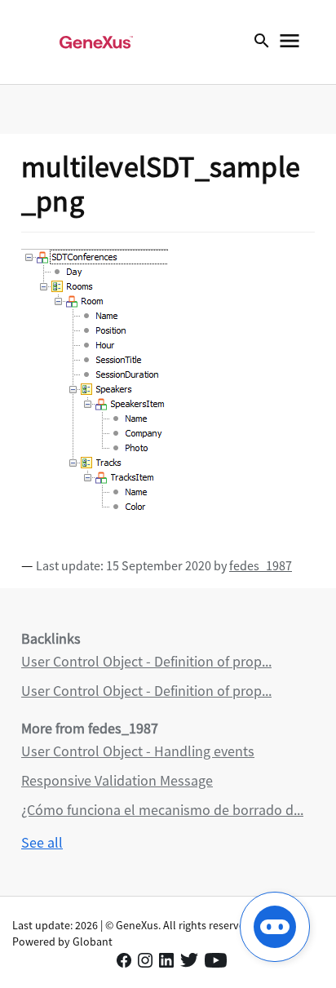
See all (42, 842)
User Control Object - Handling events (137, 751)
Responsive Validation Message (117, 780)
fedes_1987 (260, 565)
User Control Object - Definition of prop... (146, 661)
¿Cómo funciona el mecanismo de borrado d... (162, 809)
